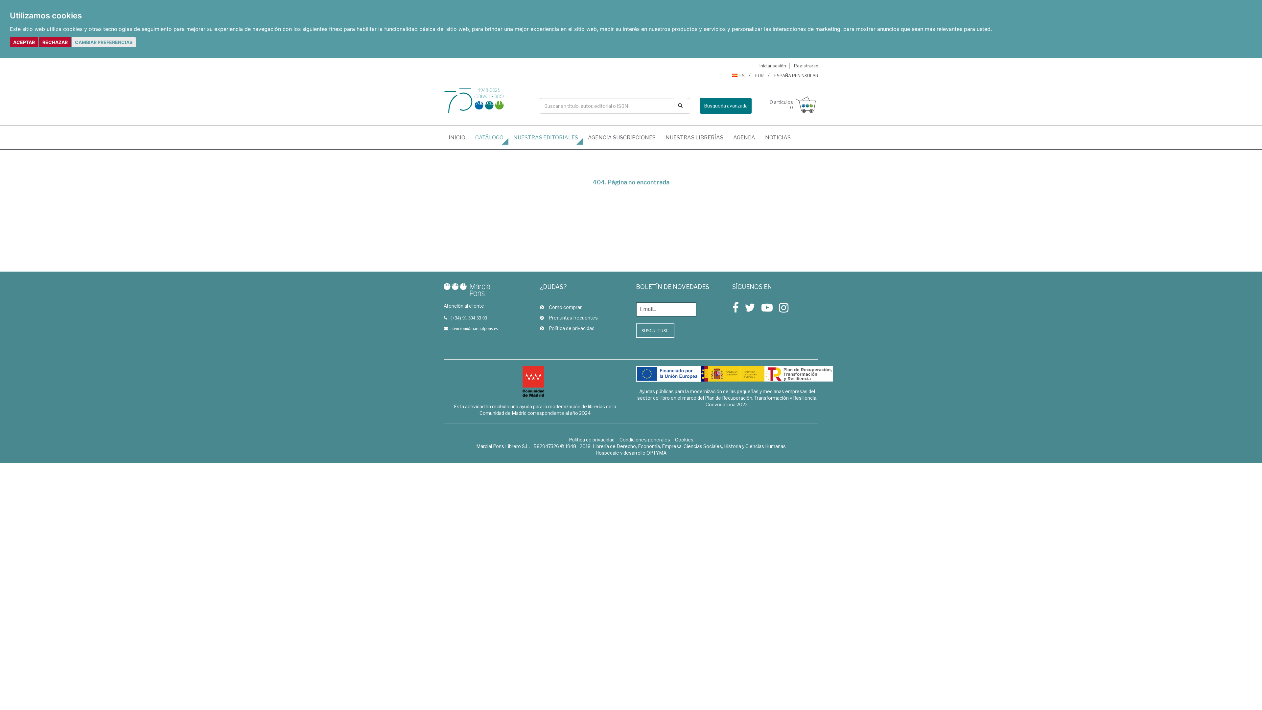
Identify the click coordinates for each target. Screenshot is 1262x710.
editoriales (545, 137)
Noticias (778, 137)
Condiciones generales (644, 439)
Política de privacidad (572, 328)
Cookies (684, 439)
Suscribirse (655, 330)
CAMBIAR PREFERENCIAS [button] (103, 42)
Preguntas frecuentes (573, 317)
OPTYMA (656, 453)
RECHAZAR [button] (55, 42)
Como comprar (565, 307)
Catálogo (489, 137)
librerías (694, 137)
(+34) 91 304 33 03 (469, 318)
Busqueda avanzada (726, 105)
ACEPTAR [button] (24, 42)
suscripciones (622, 137)
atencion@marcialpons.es (474, 328)
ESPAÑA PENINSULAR (796, 75)
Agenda (744, 137)
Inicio (459, 137)
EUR (759, 75)
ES (742, 75)
